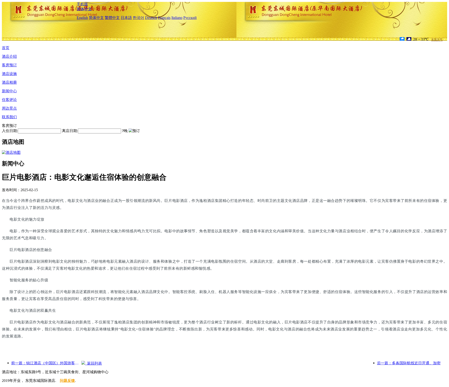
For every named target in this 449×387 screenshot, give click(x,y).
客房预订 (9, 65)
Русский (190, 18)
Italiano (176, 18)
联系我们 (9, 117)
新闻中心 (9, 91)
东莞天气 (436, 39)
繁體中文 (112, 18)
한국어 (138, 18)
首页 (5, 48)
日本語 (126, 18)
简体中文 (84, 9)
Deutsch (151, 18)
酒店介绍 (9, 56)
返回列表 (93, 363)
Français (164, 18)
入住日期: (10, 131)
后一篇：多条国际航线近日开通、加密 (409, 363)
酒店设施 (9, 74)
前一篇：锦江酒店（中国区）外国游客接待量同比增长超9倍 (46, 363)
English (82, 18)
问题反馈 (67, 381)
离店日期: (70, 131)
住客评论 (9, 100)
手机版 (82, 4)
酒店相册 (9, 82)
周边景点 (9, 108)
